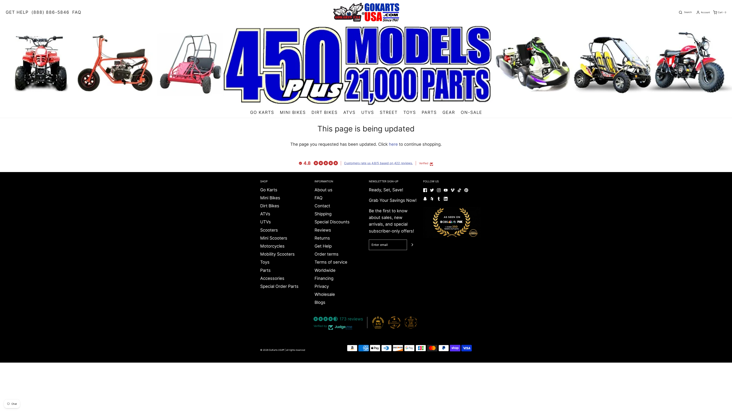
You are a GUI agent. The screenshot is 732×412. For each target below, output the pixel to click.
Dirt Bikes (269, 205)
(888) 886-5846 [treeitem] (50, 12)
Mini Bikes (270, 197)
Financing (324, 278)
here (393, 144)
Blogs (320, 302)
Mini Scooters (273, 238)
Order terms (327, 254)
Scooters (269, 230)
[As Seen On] (451, 222)
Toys (265, 262)
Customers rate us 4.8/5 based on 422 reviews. (378, 163)
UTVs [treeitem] (367, 112)
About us (323, 189)
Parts (265, 270)
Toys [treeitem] (409, 112)
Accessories (272, 278)
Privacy (322, 286)
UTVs (265, 221)
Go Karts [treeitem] (262, 112)
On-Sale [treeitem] (471, 112)
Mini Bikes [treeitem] (293, 112)
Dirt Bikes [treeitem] (324, 112)
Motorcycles (272, 246)
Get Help (323, 246)
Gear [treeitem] (448, 112)
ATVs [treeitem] (349, 112)
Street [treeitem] (389, 112)
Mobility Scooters (277, 254)
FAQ (319, 197)
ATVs (265, 213)
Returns (322, 238)
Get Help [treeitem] (17, 12)
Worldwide (325, 270)
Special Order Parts (279, 286)
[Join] (412, 245)
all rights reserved (295, 349)
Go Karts (268, 189)
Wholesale (325, 294)
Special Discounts (332, 221)
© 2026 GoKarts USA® (272, 349)
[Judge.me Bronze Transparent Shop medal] (394, 322)
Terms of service (331, 262)
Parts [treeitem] (429, 112)
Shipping (323, 213)
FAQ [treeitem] (76, 12)
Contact (322, 205)
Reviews (323, 230)
